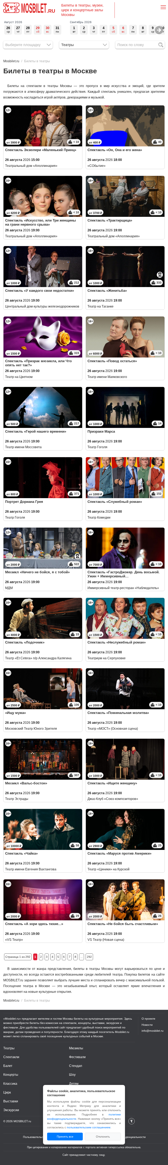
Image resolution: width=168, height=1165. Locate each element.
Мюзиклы (76, 1048)
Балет (7, 1066)
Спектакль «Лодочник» (24, 642)
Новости (147, 1024)
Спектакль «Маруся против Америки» (119, 853)
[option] (8, 30)
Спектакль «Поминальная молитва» (118, 713)
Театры (9, 1048)
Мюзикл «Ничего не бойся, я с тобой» (37, 572)
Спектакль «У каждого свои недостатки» (39, 291)
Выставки (10, 1101)
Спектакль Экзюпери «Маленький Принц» (40, 150)
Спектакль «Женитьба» (107, 291)
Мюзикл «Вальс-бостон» (26, 783)
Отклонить (103, 1136)
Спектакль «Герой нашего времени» (35, 431)
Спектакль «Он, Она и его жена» (114, 150)
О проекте (148, 1018)
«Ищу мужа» (15, 713)
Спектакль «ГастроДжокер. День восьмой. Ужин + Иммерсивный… (123, 574)
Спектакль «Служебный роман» (114, 502)
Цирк (7, 1092)
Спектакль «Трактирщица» (109, 220)
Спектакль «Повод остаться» (112, 361)
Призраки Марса (101, 431)
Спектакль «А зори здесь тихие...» (34, 924)
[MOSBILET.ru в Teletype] (131, 1121)
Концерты (10, 1074)
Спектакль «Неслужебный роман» (116, 642)
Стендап (75, 1066)
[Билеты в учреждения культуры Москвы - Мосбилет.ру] (11, 8)
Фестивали (77, 1057)
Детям (73, 1083)
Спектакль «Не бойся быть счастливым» (122, 924)
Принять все (65, 1136)
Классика (10, 1083)
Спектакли (11, 1057)
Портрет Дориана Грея (24, 502)
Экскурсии (11, 1110)
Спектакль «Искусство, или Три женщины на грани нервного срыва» (40, 222)
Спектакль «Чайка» (21, 853)
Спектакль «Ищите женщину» (112, 783)
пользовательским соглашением (88, 1127)
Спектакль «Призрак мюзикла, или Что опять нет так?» (38, 363)
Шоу (72, 1074)
